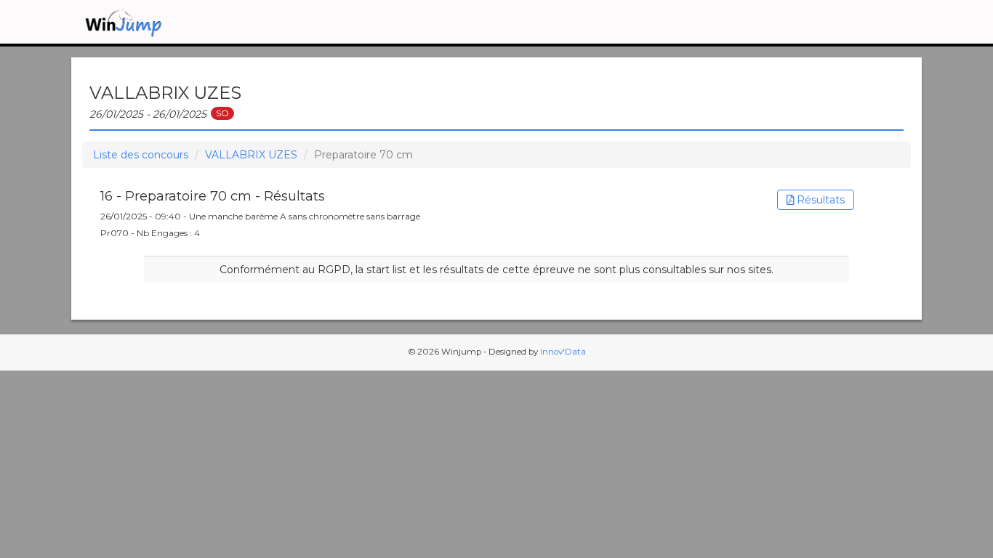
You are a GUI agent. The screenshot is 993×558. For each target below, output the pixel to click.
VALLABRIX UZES (251, 154)
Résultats (819, 199)
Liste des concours (140, 154)
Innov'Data (563, 352)
